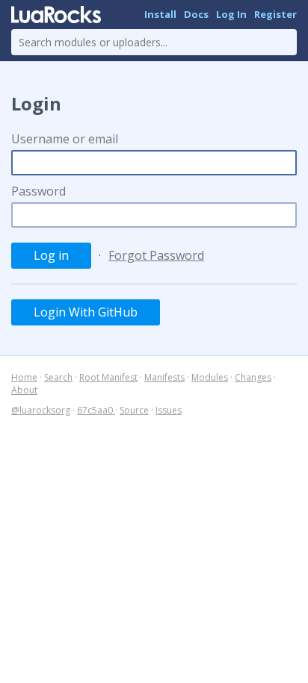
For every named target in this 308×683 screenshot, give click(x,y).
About (24, 390)
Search (58, 377)
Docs (196, 14)
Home (24, 377)
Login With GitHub (86, 312)
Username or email (64, 139)
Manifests (164, 377)
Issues (168, 410)
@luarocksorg (40, 410)
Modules (209, 377)
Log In (231, 14)
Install (160, 14)
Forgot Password (156, 255)
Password (38, 191)
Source (134, 410)
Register (275, 14)
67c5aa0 (96, 410)
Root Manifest (108, 377)
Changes (253, 377)
